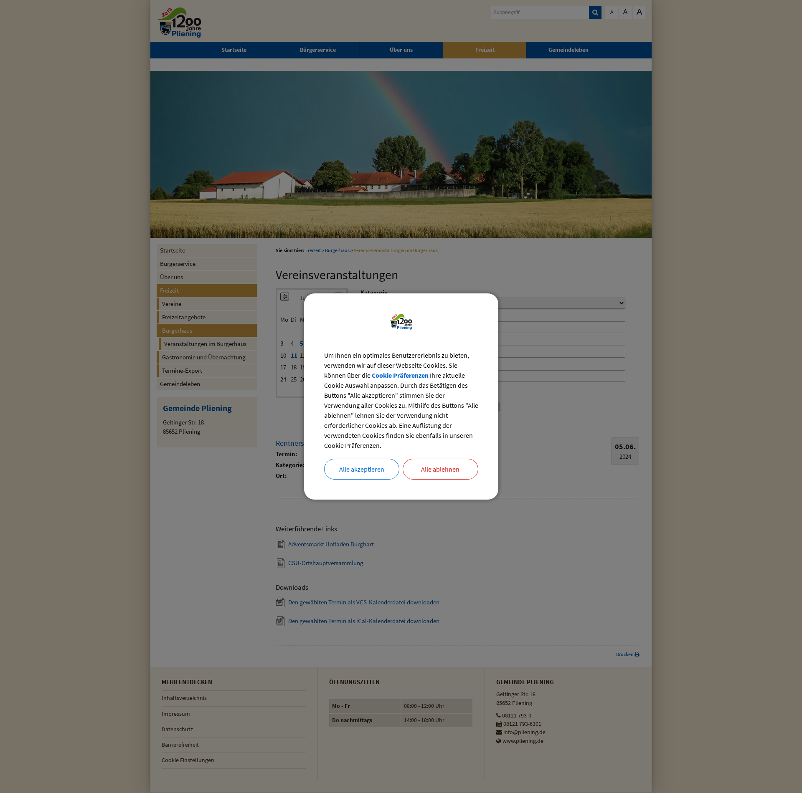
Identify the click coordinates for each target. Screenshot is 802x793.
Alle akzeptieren (361, 469)
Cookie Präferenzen (400, 375)
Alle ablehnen (440, 469)
